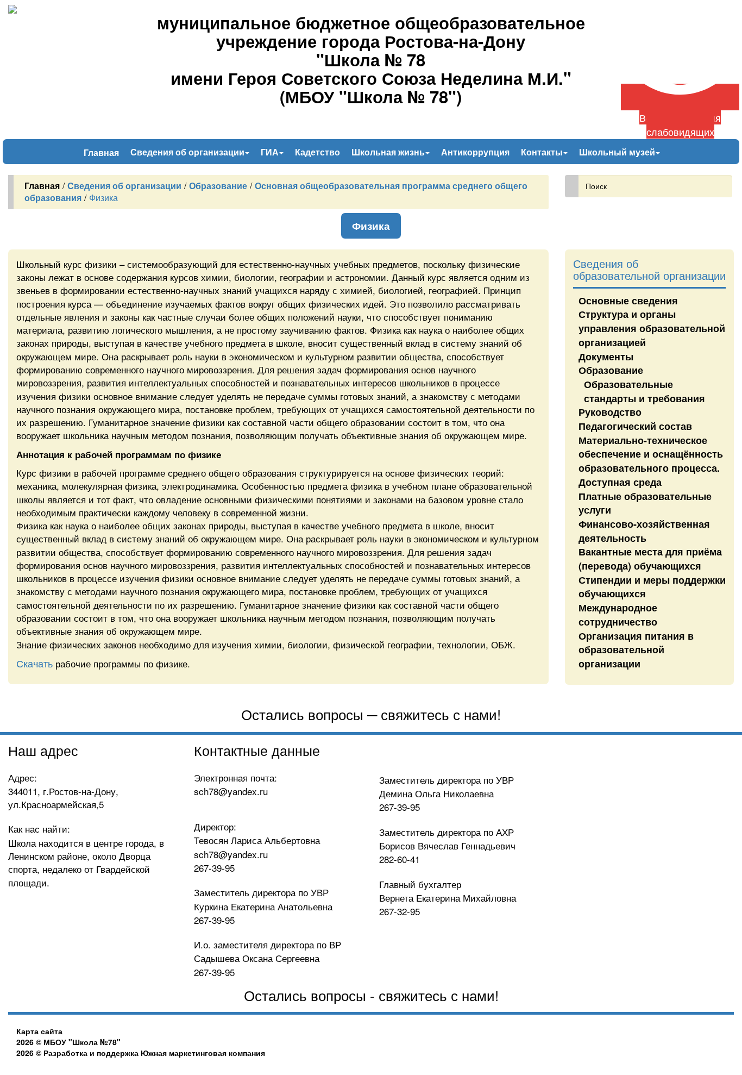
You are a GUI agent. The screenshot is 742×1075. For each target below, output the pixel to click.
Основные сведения (628, 300)
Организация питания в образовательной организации (636, 650)
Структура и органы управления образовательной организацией (651, 328)
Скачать (34, 663)
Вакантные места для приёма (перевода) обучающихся (650, 559)
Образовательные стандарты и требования (644, 391)
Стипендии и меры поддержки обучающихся (652, 587)
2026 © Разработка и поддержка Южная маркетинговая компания (140, 1052)
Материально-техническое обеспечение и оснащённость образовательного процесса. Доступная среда (650, 461)
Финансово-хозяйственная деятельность (644, 531)
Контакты (543, 152)
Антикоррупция (475, 152)
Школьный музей (618, 152)
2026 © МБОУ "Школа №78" (68, 1041)
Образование (610, 370)
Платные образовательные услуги (645, 503)
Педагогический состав (635, 426)
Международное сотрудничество (617, 615)
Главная (101, 152)
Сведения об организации (188, 152)
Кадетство (317, 152)
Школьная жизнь (389, 152)
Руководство (610, 412)
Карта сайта (39, 1031)
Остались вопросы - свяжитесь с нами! (371, 995)
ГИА (271, 152)
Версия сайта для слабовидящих (680, 124)
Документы (605, 356)
